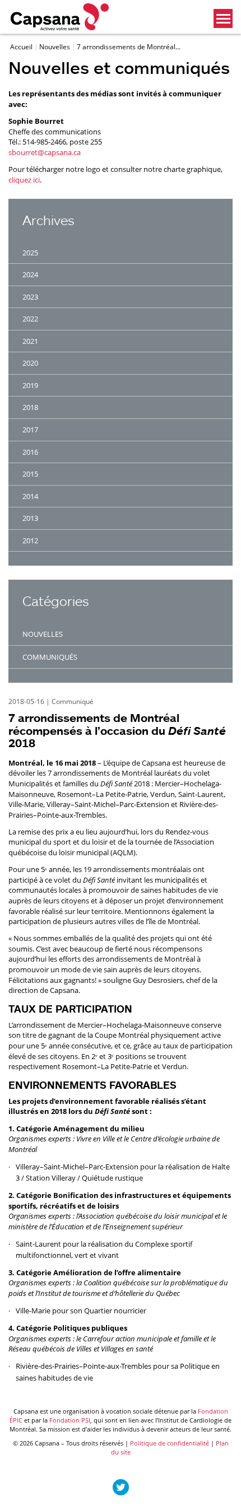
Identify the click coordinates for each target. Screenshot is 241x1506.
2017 (30, 430)
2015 (30, 474)
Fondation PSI (69, 1420)
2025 (30, 253)
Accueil (22, 47)
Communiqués (49, 657)
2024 (30, 274)
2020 (30, 363)
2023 (30, 297)
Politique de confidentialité (169, 1443)
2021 (30, 341)
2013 (30, 518)
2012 (30, 540)
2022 (30, 319)
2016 (30, 452)
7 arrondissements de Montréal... (128, 47)
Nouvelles (55, 47)
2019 (30, 385)
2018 (30, 407)
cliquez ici (24, 180)
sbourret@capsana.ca (44, 152)
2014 (30, 496)
